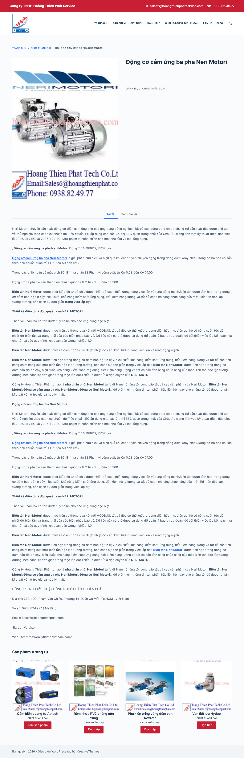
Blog (220, 23)
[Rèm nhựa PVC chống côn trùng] (94, 686)
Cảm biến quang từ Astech (37, 714)
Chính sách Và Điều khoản (181, 23)
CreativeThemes (88, 751)
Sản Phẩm (119, 23)
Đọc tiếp (94, 729)
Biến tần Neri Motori (168, 550)
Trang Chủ (101, 23)
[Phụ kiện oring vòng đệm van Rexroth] (150, 686)
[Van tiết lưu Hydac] (206, 686)
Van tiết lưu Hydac (206, 714)
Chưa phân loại (153, 88)
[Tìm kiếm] (230, 23)
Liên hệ (207, 23)
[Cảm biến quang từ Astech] (37, 686)
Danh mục (153, 23)
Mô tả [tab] (111, 214)
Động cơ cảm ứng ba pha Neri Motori (39, 258)
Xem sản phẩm (37, 725)
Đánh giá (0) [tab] (129, 214)
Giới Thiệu (136, 23)
